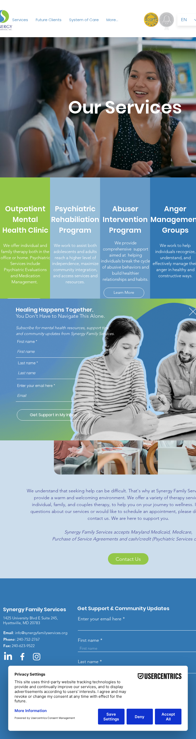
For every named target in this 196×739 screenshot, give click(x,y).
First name (26, 341)
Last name (26, 363)
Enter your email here (35, 385)
